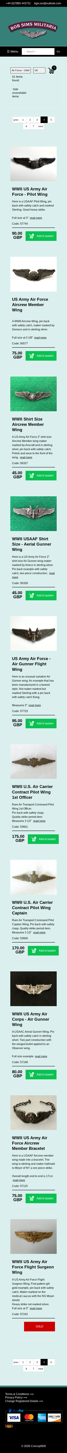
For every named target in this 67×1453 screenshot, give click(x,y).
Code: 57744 (20, 223)
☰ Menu (12, 51)
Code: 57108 (20, 1062)
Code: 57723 (20, 711)
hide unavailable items (16, 93)
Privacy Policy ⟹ (16, 1397)
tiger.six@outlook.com (47, 3)
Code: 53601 (20, 826)
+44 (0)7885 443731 (18, 3)
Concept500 (38, 1446)
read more (36, 217)
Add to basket (45, 236)
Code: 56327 (20, 463)
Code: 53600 (20, 938)
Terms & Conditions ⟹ (19, 1394)
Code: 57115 (20, 1186)
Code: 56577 (20, 343)
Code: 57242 (20, 1314)
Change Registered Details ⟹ (24, 1401)
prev (16, 119)
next (40, 126)
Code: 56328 (20, 583)
